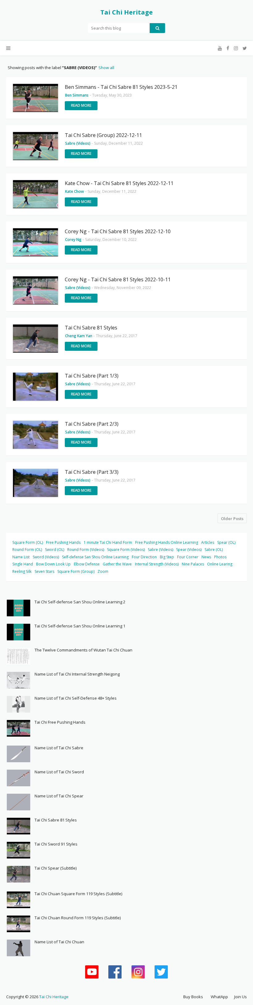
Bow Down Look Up (53, 564)
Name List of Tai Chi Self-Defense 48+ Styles (76, 698)
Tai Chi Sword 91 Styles (56, 844)
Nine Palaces (193, 564)
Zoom (102, 571)
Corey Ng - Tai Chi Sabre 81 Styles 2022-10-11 (118, 279)
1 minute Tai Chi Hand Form (108, 542)
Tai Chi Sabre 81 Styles (91, 327)
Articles (207, 542)
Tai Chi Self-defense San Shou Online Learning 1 (80, 626)
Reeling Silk (21, 571)
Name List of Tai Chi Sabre (59, 748)
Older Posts (232, 518)
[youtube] (219, 48)
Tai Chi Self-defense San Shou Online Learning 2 (80, 602)
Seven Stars (44, 571)
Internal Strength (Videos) (157, 564)
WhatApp (219, 996)
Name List (21, 557)
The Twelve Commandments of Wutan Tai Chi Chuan (83, 650)
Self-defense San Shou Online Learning (95, 557)
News (206, 557)
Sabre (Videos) (160, 549)
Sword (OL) (54, 549)
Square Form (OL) (27, 542)
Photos (220, 557)
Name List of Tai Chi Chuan (59, 942)
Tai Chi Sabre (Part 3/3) (91, 472)
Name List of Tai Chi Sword (59, 772)
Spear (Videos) (188, 549)
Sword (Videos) (46, 557)
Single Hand (22, 564)
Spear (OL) (226, 542)
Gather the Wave (117, 564)
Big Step (167, 557)
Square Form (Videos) (126, 549)
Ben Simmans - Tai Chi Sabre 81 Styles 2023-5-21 (121, 87)
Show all (106, 67)
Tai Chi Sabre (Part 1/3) (91, 375)
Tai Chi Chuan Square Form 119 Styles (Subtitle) (78, 893)
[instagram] (235, 48)
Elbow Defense (87, 564)
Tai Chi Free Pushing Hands (60, 722)
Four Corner (187, 557)
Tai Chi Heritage (126, 12)
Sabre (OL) (214, 549)
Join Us (240, 996)
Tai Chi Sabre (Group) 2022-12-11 (103, 135)
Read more (81, 105)
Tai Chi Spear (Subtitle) (56, 868)
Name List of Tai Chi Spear (59, 796)
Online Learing (219, 564)
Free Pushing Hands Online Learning (166, 542)
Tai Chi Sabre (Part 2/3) (91, 423)
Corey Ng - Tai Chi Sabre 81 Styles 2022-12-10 (118, 231)
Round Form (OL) (27, 549)
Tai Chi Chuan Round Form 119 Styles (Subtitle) (78, 917)
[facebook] (228, 48)
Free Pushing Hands (63, 542)
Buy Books (193, 996)
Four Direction (144, 557)
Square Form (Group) (75, 571)
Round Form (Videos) (85, 549)
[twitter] (244, 48)
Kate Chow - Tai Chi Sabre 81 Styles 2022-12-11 (119, 183)
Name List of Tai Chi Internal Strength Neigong (77, 674)
